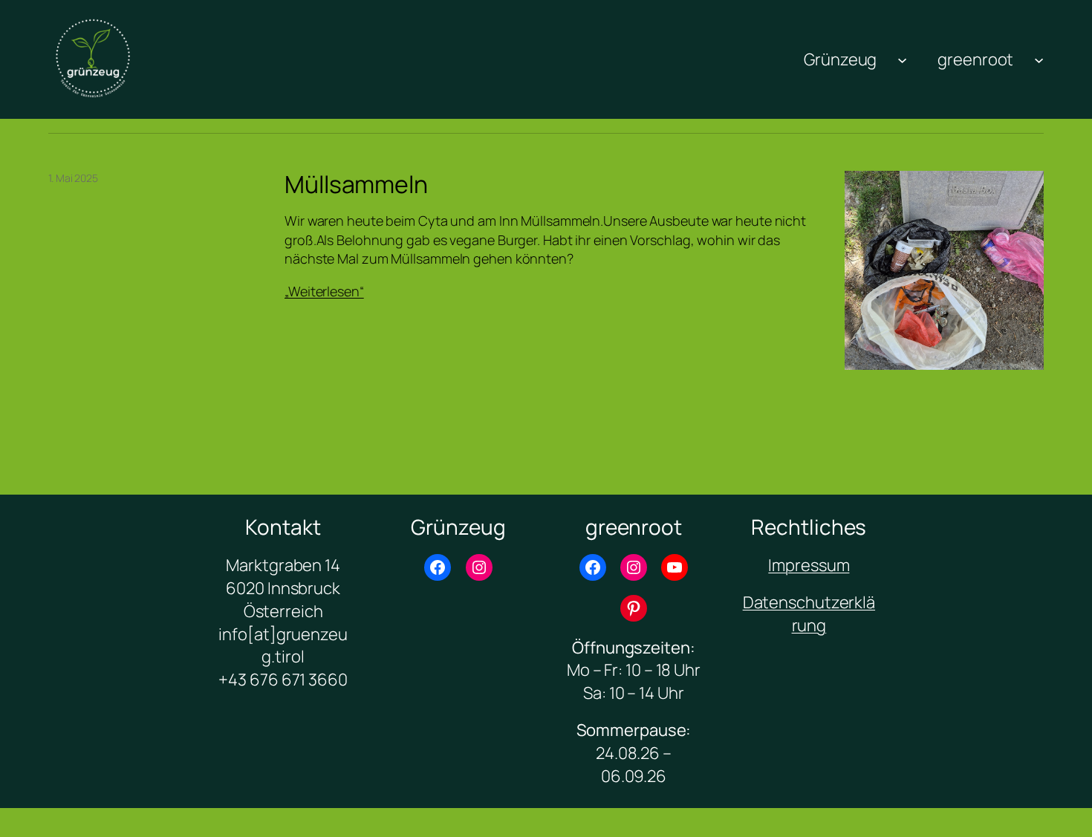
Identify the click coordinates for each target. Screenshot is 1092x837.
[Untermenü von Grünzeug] (902, 59)
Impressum (808, 565)
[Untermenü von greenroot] (1039, 59)
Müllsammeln (356, 184)
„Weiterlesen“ (324, 291)
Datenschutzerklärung (809, 613)
